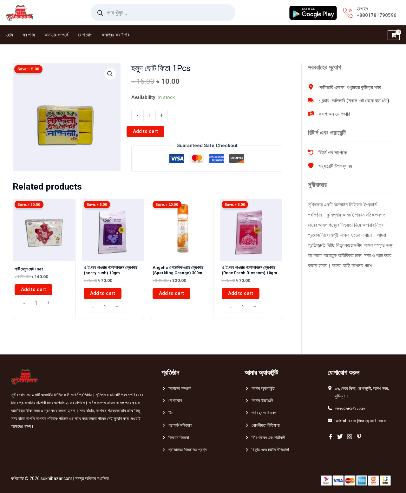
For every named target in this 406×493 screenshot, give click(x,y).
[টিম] (167, 413)
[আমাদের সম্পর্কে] (176, 388)
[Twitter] (340, 436)
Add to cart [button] (33, 289)
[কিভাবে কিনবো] (175, 438)
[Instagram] (349, 436)
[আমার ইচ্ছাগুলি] (259, 401)
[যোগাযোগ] (171, 401)
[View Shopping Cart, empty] (394, 35)
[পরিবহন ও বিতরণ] (260, 413)
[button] (110, 74)
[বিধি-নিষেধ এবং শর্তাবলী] (265, 438)
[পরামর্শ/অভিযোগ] (176, 425)
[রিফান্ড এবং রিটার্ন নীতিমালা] (267, 450)
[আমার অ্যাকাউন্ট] (260, 388)
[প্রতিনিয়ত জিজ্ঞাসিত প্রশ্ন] (183, 450)
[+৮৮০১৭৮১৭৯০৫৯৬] (346, 408)
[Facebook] (330, 436)
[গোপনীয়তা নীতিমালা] (262, 425)
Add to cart (145, 131)
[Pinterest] (359, 436)
